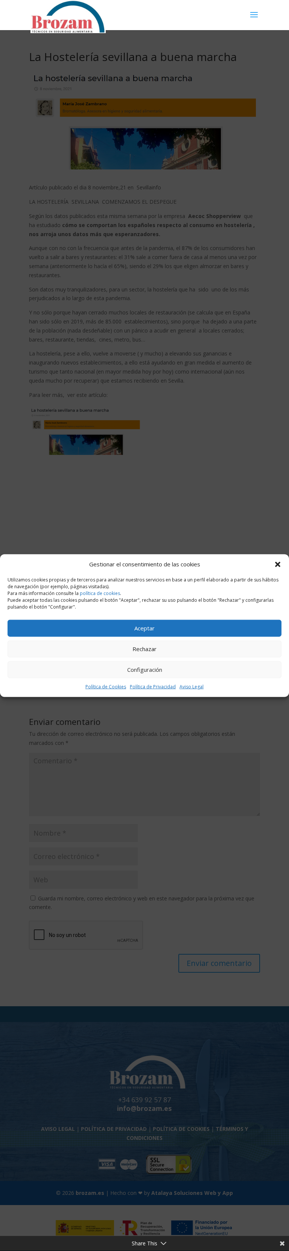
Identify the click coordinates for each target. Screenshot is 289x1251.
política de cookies (100, 593)
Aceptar (144, 628)
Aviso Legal (191, 686)
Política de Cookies (105, 686)
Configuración (144, 669)
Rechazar (144, 649)
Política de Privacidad (153, 686)
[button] (277, 564)
